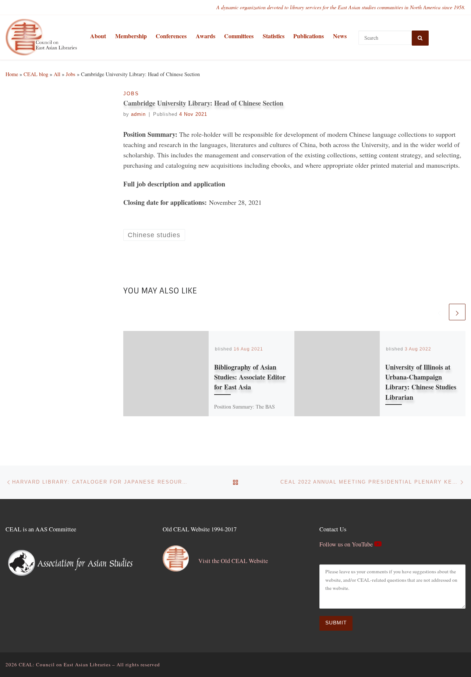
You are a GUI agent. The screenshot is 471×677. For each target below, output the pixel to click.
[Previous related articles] (439, 312)
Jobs (70, 74)
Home (12, 74)
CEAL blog (36, 74)
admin (138, 114)
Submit (336, 623)
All (57, 74)
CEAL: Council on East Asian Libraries (65, 664)
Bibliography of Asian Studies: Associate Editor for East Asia (250, 377)
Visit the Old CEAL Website (233, 561)
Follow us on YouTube (346, 544)
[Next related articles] (457, 312)
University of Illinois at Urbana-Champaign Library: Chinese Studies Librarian (420, 382)
